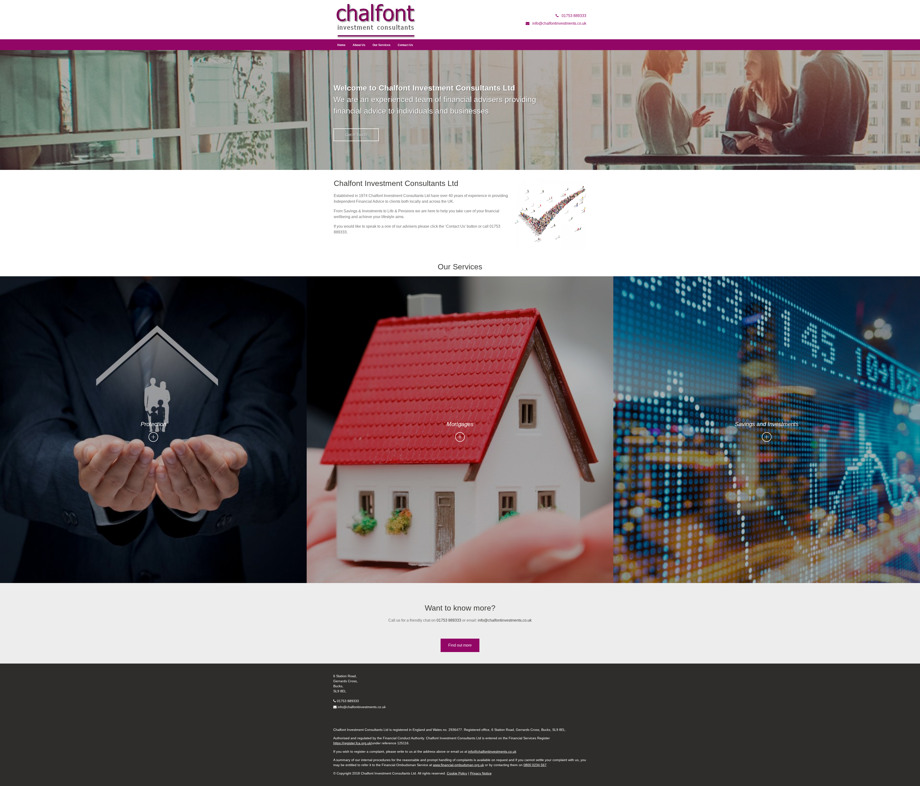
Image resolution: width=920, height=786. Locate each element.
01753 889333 (448, 620)
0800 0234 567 (534, 765)
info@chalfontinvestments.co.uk (505, 620)
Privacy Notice (481, 773)
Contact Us (405, 45)
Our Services (382, 45)
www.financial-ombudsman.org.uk (458, 765)
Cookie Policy (457, 773)
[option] (460, 110)
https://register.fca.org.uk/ (352, 743)
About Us (359, 45)
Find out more (460, 645)
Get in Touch (356, 135)
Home (341, 45)
